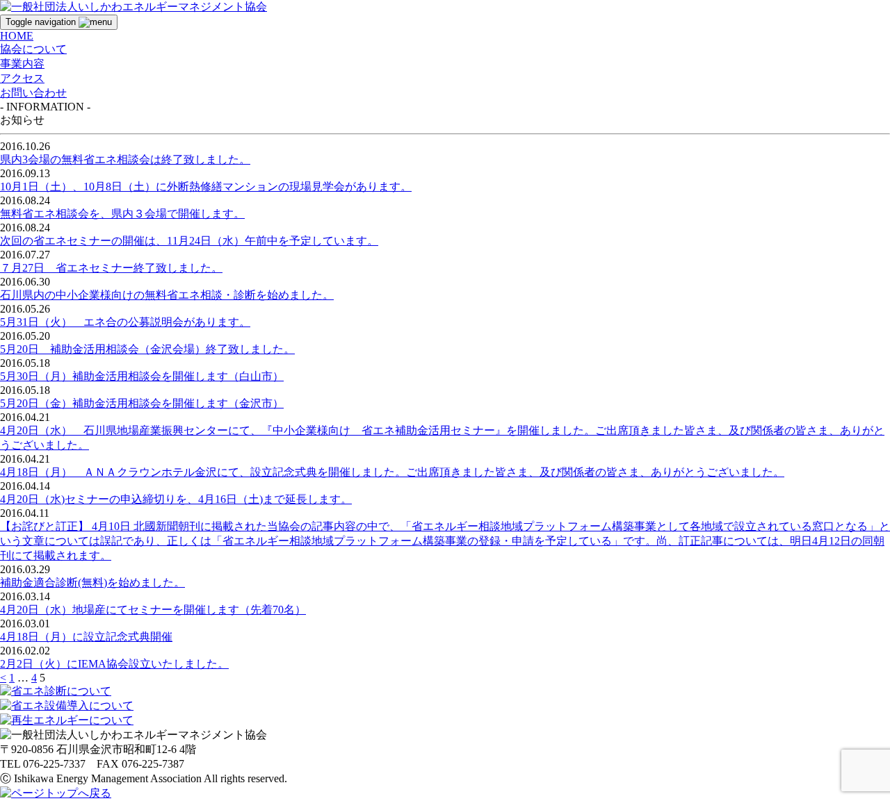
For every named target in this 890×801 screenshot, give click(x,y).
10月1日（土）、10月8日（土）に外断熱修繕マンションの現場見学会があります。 (206, 186)
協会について (33, 49)
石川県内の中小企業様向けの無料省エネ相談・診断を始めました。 (167, 295)
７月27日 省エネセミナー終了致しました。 (111, 268)
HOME (16, 36)
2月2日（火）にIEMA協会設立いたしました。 (114, 664)
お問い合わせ (33, 93)
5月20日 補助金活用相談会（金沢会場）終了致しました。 (147, 349)
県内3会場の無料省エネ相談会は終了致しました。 (125, 159)
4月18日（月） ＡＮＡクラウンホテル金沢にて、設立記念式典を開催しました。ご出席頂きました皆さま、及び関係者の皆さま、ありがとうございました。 (392, 472)
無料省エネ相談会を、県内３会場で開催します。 (122, 214)
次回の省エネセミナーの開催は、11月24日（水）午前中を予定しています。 (189, 241)
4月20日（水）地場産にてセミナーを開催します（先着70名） (153, 610)
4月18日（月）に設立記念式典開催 (86, 637)
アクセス (22, 78)
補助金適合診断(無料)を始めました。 (92, 582)
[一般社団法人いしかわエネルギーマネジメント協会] (133, 6)
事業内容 (22, 63)
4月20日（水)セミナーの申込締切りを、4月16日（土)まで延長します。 (176, 499)
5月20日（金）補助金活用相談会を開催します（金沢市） (142, 403)
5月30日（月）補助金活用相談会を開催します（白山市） (142, 376)
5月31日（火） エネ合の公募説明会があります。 (125, 322)
